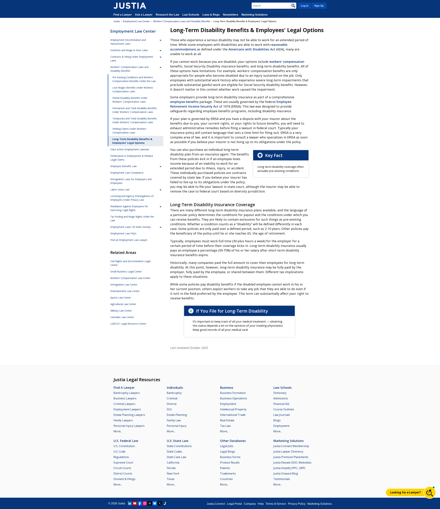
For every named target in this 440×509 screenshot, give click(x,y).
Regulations (121, 457)
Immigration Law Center (123, 284)
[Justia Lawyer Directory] (165, 503)
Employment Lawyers (127, 409)
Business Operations (233, 398)
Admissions (280, 398)
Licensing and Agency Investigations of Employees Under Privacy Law (131, 197)
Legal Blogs (227, 451)
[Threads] (150, 503)
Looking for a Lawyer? (405, 492)
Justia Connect (216, 503)
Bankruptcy (174, 393)
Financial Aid (281, 404)
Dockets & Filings (124, 479)
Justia (116, 21)
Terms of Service (276, 503)
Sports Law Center (120, 297)
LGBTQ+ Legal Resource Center (128, 323)
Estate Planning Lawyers (129, 415)
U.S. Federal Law (125, 441)
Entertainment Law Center (125, 291)
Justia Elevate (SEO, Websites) (292, 462)
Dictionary (280, 393)
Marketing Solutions (254, 14)
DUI (169, 409)
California (173, 462)
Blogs (277, 420)
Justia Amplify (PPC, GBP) (289, 468)
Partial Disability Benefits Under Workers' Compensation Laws (129, 99)
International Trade (232, 415)
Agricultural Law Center (123, 304)
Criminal (172, 398)
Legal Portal (234, 503)
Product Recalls (230, 462)
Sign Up (319, 5)
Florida (171, 468)
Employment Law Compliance (127, 172)
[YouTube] (135, 503)
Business (226, 387)
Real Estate (227, 420)
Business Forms (230, 457)
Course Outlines (283, 409)
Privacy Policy (296, 503)
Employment (228, 404)
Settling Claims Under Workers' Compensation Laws (129, 130)
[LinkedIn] (130, 503)
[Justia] (129, 6)
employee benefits (184, 102)
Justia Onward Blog (285, 473)
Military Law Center (121, 310)
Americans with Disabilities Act (251, 49)
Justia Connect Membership (291, 446)
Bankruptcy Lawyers (126, 393)
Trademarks (228, 473)
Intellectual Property (233, 409)
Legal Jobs (226, 446)
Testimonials (281, 479)
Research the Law (167, 14)
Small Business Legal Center (126, 271)
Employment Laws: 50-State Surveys (130, 227)
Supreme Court (123, 462)
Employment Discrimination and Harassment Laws (128, 41)
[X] (160, 503)
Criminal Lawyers (124, 404)
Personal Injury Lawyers (129, 426)
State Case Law (176, 457)
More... (117, 431)
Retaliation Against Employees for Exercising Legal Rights (129, 208)
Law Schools (190, 14)
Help (261, 503)
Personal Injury (176, 426)
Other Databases (233, 441)
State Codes (174, 451)
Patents (225, 468)
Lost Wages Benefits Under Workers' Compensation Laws (132, 89)
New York (173, 473)
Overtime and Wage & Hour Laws (129, 50)
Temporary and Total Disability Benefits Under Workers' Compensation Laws (134, 120)
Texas (170, 479)
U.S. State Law (177, 441)
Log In (305, 5)
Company (250, 503)
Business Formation (233, 393)
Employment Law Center (136, 21)
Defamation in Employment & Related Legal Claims (131, 157)
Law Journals (281, 415)
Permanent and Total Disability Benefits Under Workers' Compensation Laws (134, 110)
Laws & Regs (211, 14)
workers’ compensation (286, 62)
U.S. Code (119, 451)
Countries (226, 479)
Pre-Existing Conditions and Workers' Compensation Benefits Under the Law (134, 79)
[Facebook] (140, 503)
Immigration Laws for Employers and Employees (131, 181)
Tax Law (225, 426)
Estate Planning (177, 415)
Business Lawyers (124, 398)
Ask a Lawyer (144, 14)
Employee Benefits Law (123, 166)
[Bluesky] (155, 503)
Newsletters (230, 14)
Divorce (172, 404)
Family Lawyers (123, 420)
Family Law (174, 420)
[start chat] (430, 492)
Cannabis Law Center (122, 317)
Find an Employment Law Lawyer (128, 240)
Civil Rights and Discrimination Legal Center (130, 263)
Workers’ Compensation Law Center (130, 278)
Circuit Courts (122, 468)
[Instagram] (145, 503)
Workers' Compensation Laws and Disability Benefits (181, 21)
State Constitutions (179, 446)
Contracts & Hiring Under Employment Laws (131, 58)
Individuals (175, 387)
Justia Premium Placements (290, 457)
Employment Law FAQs (123, 233)
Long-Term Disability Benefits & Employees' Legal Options (132, 140)
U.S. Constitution (124, 446)
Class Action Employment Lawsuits (129, 149)
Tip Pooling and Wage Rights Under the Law (132, 218)
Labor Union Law (119, 189)
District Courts (122, 473)
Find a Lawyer (122, 14)
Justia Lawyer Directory (288, 451)
